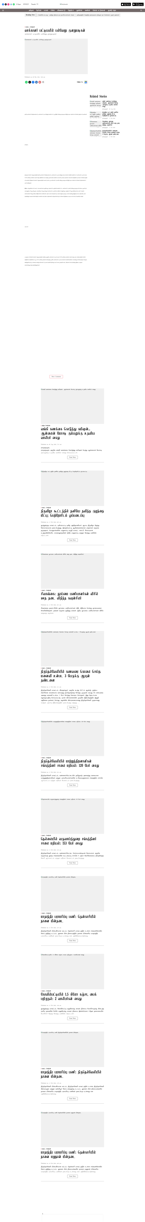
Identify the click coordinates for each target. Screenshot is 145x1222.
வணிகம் (87, 10)
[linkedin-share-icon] (36, 83)
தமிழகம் (31, 10)
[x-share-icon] (29, 83)
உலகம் (46, 10)
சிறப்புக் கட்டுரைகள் (99, 10)
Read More (72, 457)
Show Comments (56, 376)
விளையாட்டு (61, 10)
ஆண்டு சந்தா (112, 10)
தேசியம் (38, 10)
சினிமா (53, 10)
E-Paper (18, 4)
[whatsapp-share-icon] (26, 83)
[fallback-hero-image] (96, 104)
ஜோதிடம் (71, 10)
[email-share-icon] (39, 83)
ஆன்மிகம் (79, 10)
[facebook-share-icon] (33, 83)
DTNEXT (26, 4)
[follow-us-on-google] (86, 82)
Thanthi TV (34, 4)
